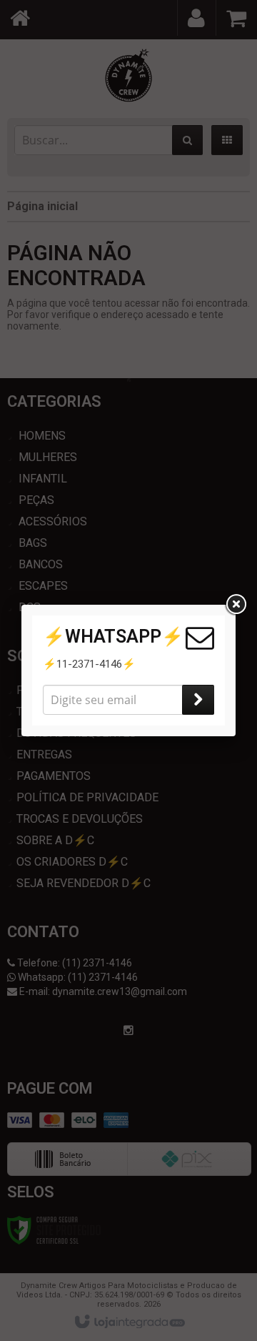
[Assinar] (198, 700)
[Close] (235, 605)
